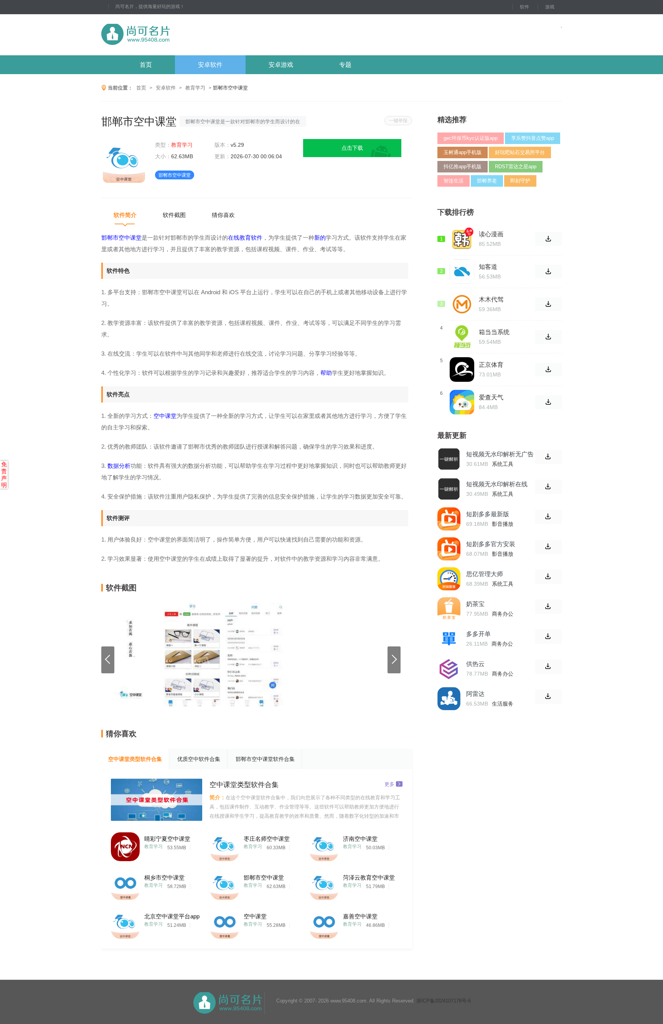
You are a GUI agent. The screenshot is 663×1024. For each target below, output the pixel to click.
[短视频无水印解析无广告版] (448, 459)
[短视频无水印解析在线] (448, 488)
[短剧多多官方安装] (448, 548)
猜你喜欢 (223, 215)
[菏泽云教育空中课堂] (324, 883)
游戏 (549, 7)
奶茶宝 (475, 604)
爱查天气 (491, 397)
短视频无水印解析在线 (497, 484)
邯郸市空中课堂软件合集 (265, 759)
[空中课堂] (224, 922)
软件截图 (174, 215)
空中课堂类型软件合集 (135, 759)
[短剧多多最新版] (448, 518)
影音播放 (502, 524)
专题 (345, 64)
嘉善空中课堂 (360, 916)
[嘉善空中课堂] (324, 922)
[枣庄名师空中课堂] (224, 844)
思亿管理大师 (484, 574)
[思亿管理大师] (448, 578)
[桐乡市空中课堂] (125, 883)
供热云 (475, 664)
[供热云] (448, 668)
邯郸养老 (487, 181)
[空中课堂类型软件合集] (156, 800)
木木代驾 (491, 299)
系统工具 (502, 464)
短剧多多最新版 (487, 514)
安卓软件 (210, 64)
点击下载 (352, 148)
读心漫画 (491, 234)
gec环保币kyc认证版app (471, 138)
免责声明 (4, 474)
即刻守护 (520, 181)
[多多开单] (448, 638)
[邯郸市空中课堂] (224, 883)
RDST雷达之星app (515, 166)
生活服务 (502, 704)
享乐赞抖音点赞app (532, 138)
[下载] (548, 457)
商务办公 (502, 614)
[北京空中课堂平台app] (125, 922)
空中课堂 (255, 916)
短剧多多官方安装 (490, 544)
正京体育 (491, 364)
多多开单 (478, 634)
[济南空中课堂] (324, 844)
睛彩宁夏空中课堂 (167, 838)
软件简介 (125, 215)
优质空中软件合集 (198, 759)
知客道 (488, 266)
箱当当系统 (494, 332)
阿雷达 (475, 694)
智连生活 (453, 181)
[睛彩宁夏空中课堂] (125, 844)
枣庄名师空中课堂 (267, 838)
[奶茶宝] (448, 608)
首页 (146, 64)
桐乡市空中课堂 (164, 877)
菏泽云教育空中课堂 (369, 877)
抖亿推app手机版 (463, 166)
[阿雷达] (448, 698)
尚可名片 (177, 35)
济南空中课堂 (360, 838)
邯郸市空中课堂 (264, 877)
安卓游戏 (281, 64)
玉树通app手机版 (463, 152)
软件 (524, 7)
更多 (389, 783)
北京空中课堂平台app (172, 916)
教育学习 (195, 88)
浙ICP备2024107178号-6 (443, 1001)
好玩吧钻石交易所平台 (520, 152)
